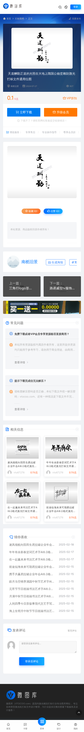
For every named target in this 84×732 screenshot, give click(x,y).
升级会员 (62, 112)
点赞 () (54, 211)
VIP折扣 (72, 98)
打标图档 (19, 18)
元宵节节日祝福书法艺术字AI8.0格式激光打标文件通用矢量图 (32, 589)
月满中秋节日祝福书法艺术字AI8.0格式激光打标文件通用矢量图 (32, 596)
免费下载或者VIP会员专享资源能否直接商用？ (41, 334)
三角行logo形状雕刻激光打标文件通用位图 (21, 288)
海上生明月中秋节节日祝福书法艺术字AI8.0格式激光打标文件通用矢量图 (32, 611)
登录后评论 (31, 661)
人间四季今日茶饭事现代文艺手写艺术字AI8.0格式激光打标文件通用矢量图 (32, 603)
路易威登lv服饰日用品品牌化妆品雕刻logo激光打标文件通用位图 (62, 288)
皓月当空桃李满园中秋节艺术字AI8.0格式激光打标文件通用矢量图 (32, 581)
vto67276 (19, 472)
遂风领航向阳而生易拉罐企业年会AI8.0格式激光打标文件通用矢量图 (22, 464)
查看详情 (19, 362)
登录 (75, 7)
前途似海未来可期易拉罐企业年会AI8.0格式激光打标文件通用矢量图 (61, 509)
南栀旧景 (15, 86)
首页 (9, 18)
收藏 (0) (32, 211)
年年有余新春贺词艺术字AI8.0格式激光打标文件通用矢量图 (61, 464)
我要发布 (76, 18)
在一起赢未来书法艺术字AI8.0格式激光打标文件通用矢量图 (23, 509)
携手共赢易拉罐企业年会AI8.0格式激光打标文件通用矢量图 (32, 574)
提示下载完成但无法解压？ (30, 380)
